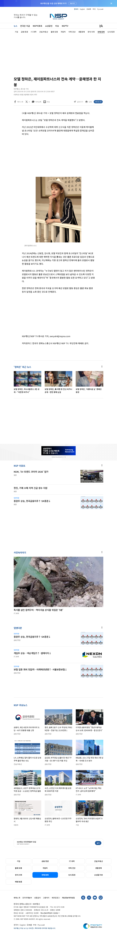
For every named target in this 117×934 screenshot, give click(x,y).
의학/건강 (71, 868)
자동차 (45, 868)
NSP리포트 (37, 25)
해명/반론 (18, 882)
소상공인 (48, 25)
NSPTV (65, 25)
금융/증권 (45, 861)
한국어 (76, 9)
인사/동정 (71, 875)
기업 (18, 861)
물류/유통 (18, 868)
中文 (94, 9)
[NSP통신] (58, 16)
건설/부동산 (98, 861)
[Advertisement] (58, 54)
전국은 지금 (25, 25)
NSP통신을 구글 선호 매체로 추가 (53, 3)
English (82, 9)
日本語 (88, 9)
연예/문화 (45, 875)
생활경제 (98, 868)
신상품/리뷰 (98, 875)
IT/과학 (72, 861)
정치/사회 (18, 875)
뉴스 (15, 25)
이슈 (57, 25)
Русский (100, 9)
